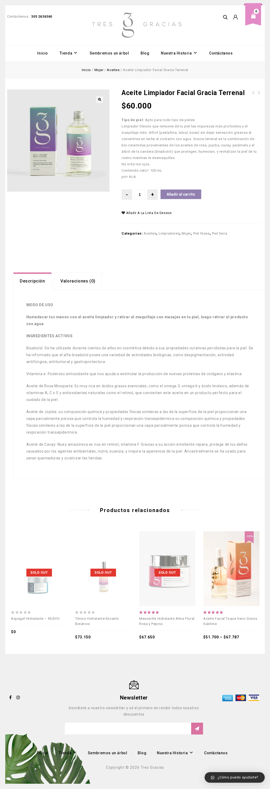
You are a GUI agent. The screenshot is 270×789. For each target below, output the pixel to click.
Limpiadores (169, 233)
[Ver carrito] (255, 20)
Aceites (113, 70)
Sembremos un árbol (109, 53)
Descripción (32, 281)
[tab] (32, 281)
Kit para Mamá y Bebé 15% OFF (259, 96)
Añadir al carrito (181, 194)
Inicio (42, 53)
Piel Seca (219, 233)
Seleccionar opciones (230, 556)
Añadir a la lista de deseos (148, 213)
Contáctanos (221, 53)
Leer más (38, 556)
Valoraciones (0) (77, 281)
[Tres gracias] (136, 25)
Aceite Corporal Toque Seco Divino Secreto (253, 99)
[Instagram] (18, 697)
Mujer (99, 70)
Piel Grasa (201, 233)
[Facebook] (10, 697)
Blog (145, 53)
